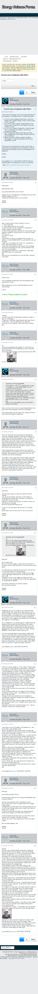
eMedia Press (12, 19)
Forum (6, 56)
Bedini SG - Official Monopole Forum (12, 58)
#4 (35, 274)
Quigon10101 (14, 421)
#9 (35, 488)
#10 (35, 533)
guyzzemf (13, 210)
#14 (35, 788)
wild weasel (14, 172)
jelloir (12, 99)
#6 (35, 342)
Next (33, 92)
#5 (35, 312)
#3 (35, 220)
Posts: (25, 104)
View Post (25, 383)
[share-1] (35, 104)
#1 (35, 109)
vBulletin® (27, 953)
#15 (35, 845)
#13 (35, 724)
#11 (35, 607)
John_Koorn (14, 264)
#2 (35, 182)
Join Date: (13, 104)
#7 (35, 379)
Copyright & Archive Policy (16, 958)
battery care (9, 165)
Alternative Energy (14, 56)
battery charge (16, 165)
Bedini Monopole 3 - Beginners (10, 61)
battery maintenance (25, 165)
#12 (35, 664)
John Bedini (24, 56)
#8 (35, 432)
